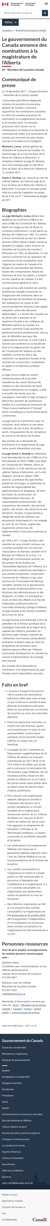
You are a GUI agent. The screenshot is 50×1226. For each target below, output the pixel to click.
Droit (15, 1005)
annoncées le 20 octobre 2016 (28, 915)
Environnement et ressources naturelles (22, 1114)
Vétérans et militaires (12, 1170)
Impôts (5, 1108)
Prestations (8, 1095)
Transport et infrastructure (15, 1139)
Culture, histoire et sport (14, 1126)
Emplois (6, 1070)
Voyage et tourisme (12, 1083)
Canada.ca (7, 30)
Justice (28, 1008)
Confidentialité (9, 1219)
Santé (5, 1101)
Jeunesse (6, 1176)
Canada (17, 1008)
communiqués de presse (25, 1012)
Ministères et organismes (15, 1053)
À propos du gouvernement (16, 1060)
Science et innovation (12, 1158)
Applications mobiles (12, 1200)
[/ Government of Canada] (18, 4)
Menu (12, 22)
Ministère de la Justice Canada (31, 30)
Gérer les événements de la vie (17, 1183)
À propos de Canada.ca (13, 1207)
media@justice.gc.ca (13, 993)
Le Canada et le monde (13, 1145)
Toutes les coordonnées (14, 1047)
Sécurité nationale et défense (16, 1120)
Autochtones (8, 1164)
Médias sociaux (9, 1194)
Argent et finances (11, 1151)
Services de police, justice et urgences (21, 1133)
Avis (4, 1213)
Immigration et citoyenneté (16, 1076)
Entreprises (8, 1089)
